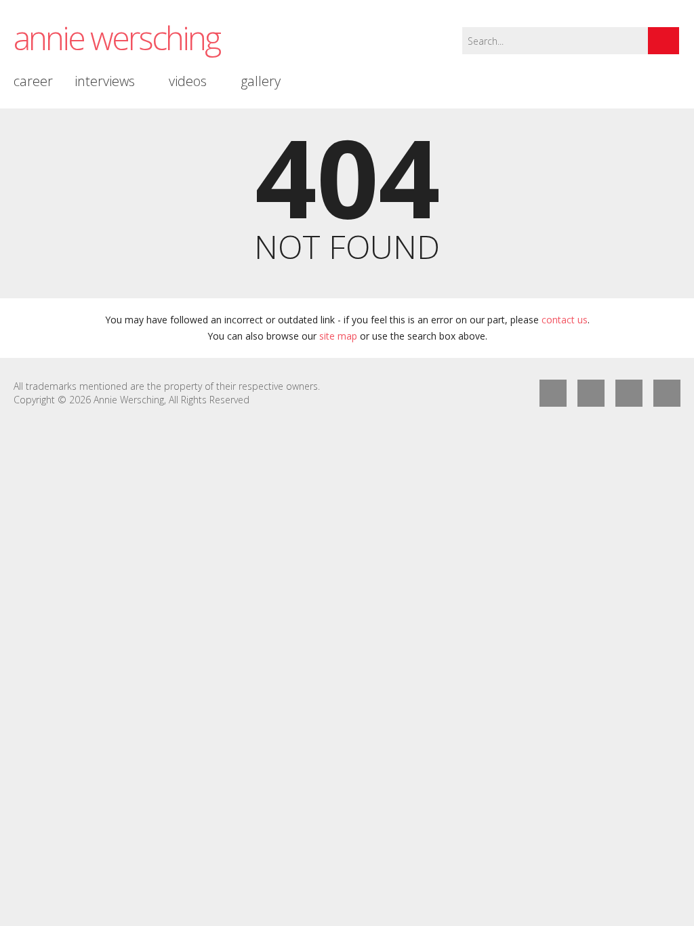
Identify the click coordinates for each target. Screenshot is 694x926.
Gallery (261, 81)
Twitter (591, 393)
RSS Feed (628, 393)
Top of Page (666, 393)
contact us (565, 319)
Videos (188, 81)
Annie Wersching (117, 38)
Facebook (553, 393)
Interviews (105, 81)
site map (338, 335)
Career (33, 81)
